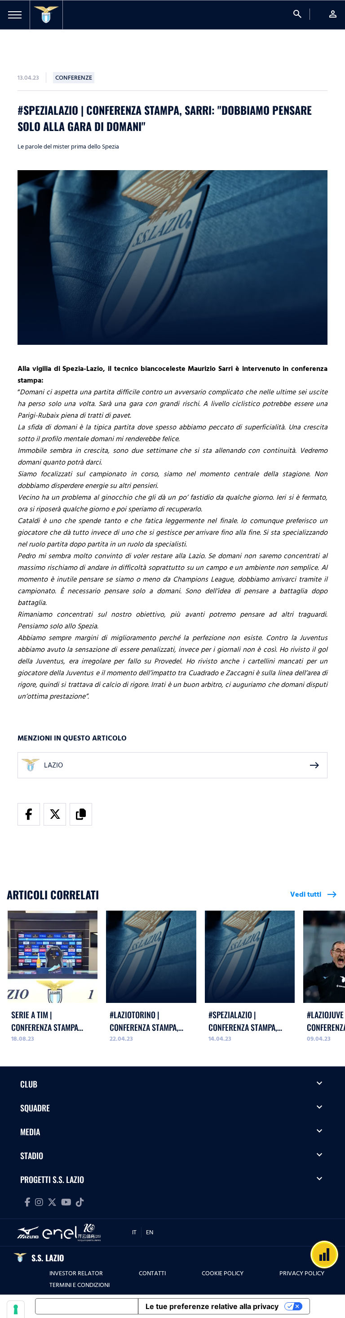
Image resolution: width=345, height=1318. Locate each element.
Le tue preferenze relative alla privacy (212, 1306)
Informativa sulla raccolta (87, 1306)
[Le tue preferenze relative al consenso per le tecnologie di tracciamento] (15, 1309)
